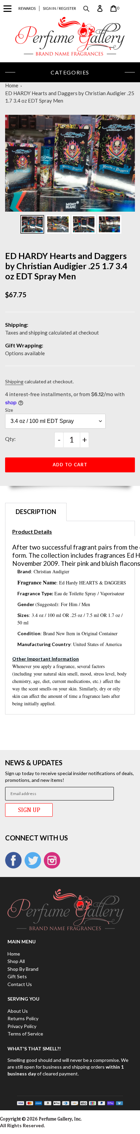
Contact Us (19, 984)
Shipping (14, 381)
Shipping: (16, 324)
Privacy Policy (21, 1026)
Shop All (16, 961)
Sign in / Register (59, 8)
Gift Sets (17, 976)
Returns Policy (22, 1018)
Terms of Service (25, 1033)
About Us (17, 1011)
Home (11, 85)
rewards (27, 8)
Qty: (10, 438)
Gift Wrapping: (24, 345)
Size (9, 410)
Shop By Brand (22, 969)
